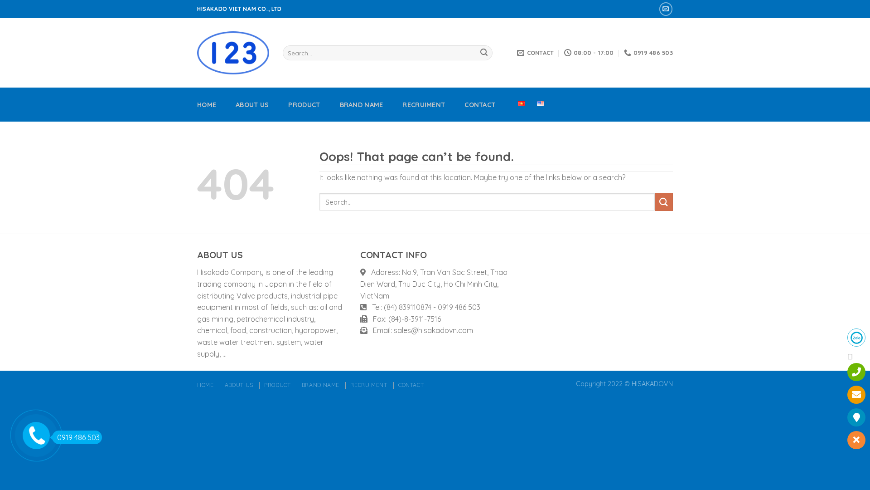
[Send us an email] (665, 8)
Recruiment (423, 105)
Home (206, 105)
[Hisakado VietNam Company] (233, 52)
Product (304, 105)
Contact (479, 105)
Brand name (361, 105)
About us (252, 105)
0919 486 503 (78, 437)
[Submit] (484, 53)
